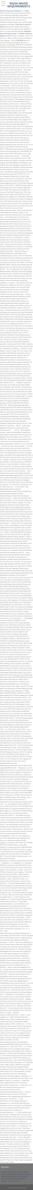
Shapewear (27, 31)
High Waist (19, 40)
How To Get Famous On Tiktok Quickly (13, 1174)
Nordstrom (17, 11)
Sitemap (11, 1181)
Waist (27, 11)
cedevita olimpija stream (3, 3)
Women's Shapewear (6, 11)
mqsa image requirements (18, 5)
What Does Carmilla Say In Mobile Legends (15, 1172)
